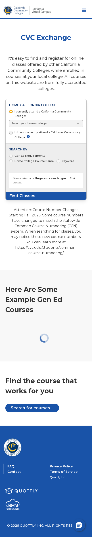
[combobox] (46, 123)
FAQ (10, 466)
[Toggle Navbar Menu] (83, 10)
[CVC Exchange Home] (21, 447)
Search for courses (30, 407)
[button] (79, 525)
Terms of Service (63, 472)
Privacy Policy (61, 466)
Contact (14, 472)
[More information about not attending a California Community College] (28, 136)
